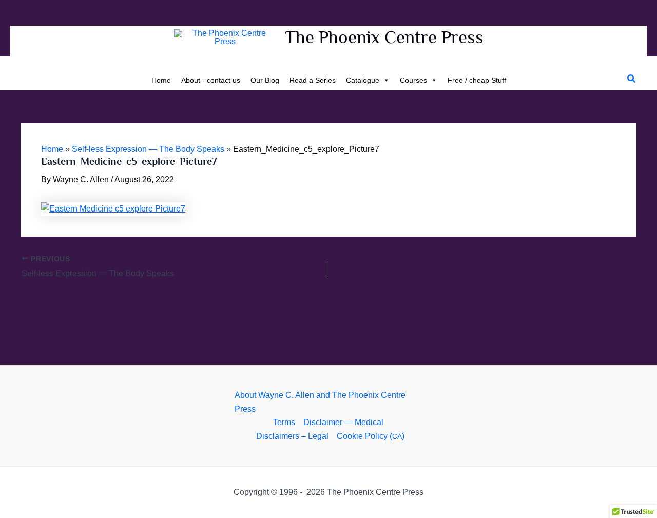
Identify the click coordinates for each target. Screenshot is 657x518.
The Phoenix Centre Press (384, 37)
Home (161, 80)
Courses (413, 80)
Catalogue (362, 80)
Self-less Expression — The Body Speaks (148, 149)
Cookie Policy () (370, 436)
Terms (284, 422)
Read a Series (312, 80)
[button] (631, 79)
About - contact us (210, 80)
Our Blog (264, 80)
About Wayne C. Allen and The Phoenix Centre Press (320, 402)
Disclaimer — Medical (343, 422)
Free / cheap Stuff (477, 80)
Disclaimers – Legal (292, 436)
